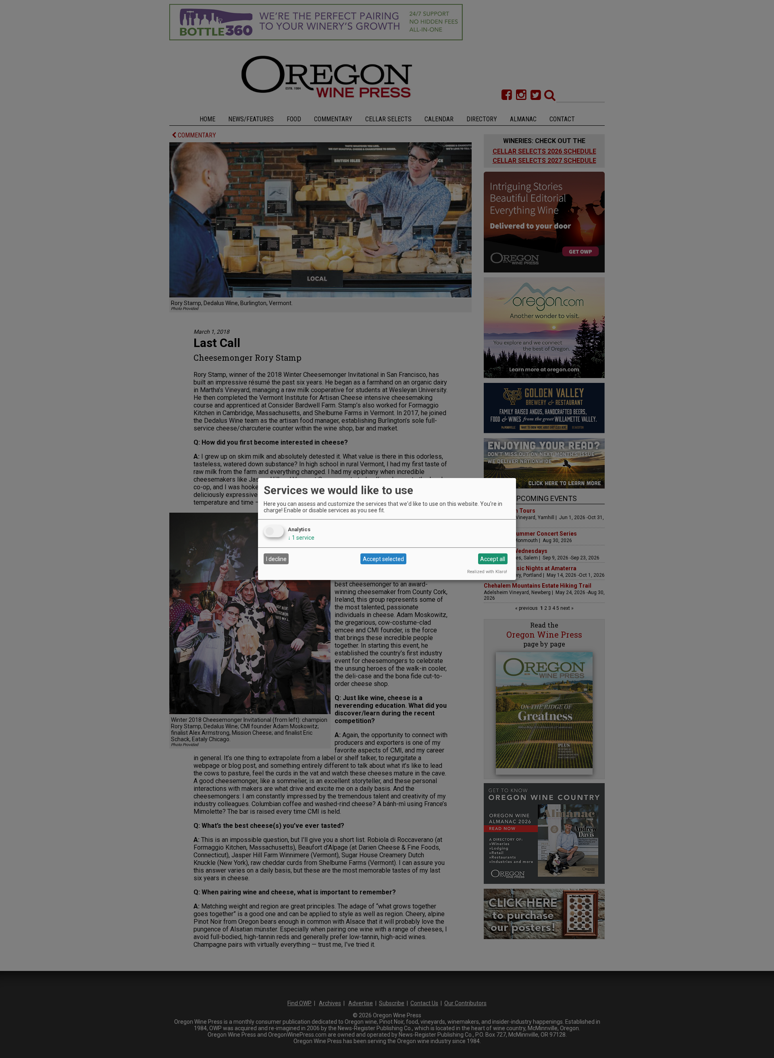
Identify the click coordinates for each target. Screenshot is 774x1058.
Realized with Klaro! (487, 571)
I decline (276, 559)
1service (301, 537)
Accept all (492, 559)
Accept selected (383, 559)
